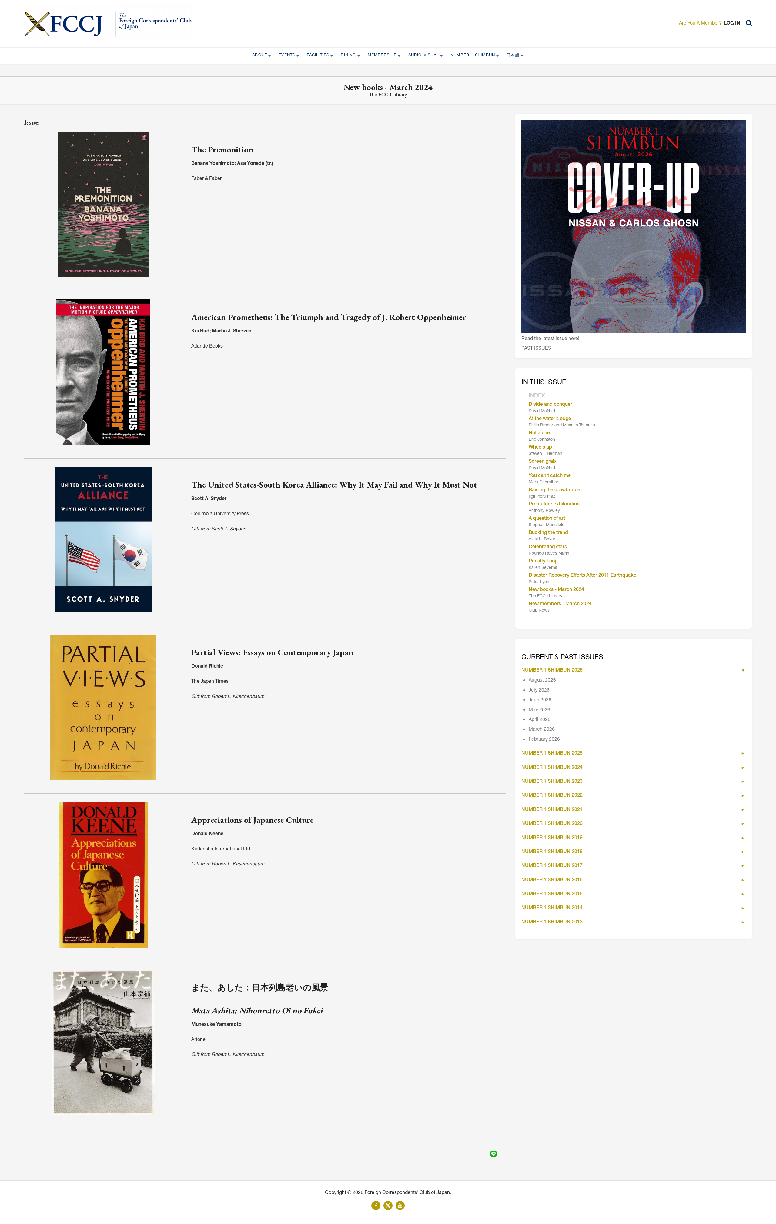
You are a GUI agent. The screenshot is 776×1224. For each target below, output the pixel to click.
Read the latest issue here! (550, 339)
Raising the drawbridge (554, 490)
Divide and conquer (550, 404)
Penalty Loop (543, 561)
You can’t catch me (550, 476)
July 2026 (539, 690)
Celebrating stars (548, 547)
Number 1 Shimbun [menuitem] (471, 56)
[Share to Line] (493, 1154)
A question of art (547, 518)
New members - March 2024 (560, 604)
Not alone (539, 433)
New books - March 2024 (556, 590)
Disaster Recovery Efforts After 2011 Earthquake (582, 575)
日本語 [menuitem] (511, 56)
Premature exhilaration (554, 504)
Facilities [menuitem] (316, 56)
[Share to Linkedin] (485, 1154)
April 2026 (539, 720)
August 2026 (542, 680)
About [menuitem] (258, 56)
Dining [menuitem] (346, 56)
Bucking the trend (548, 533)
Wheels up (540, 447)
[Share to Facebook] (476, 1154)
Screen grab (542, 461)
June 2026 (540, 700)
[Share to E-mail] (502, 1154)
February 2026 (544, 739)
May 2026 (539, 710)
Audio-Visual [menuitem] (422, 56)
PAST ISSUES (536, 348)
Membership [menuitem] (380, 56)
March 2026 (542, 729)
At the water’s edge (550, 419)
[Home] (70, 23)
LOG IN (732, 23)
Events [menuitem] (285, 56)
